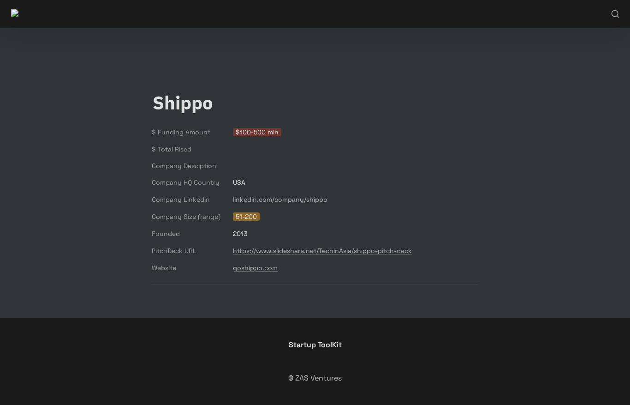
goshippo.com (255, 268)
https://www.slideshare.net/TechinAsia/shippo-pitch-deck (322, 251)
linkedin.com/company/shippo (280, 199)
